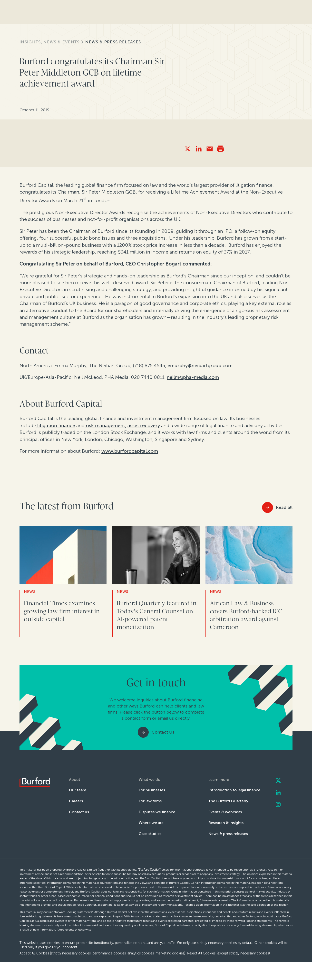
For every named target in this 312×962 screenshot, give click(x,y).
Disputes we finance (157, 812)
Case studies (150, 833)
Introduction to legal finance (234, 790)
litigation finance (55, 425)
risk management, (105, 425)
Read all (284, 507)
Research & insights (226, 822)
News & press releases (113, 41)
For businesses (152, 790)
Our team (77, 790)
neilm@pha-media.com (193, 377)
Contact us (79, 812)
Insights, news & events (49, 41)
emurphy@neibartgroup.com (200, 365)
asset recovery (143, 425)
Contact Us (163, 732)
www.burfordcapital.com (129, 451)
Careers (76, 801)
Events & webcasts (225, 812)
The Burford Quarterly (228, 801)
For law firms (150, 801)
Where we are (151, 822)
